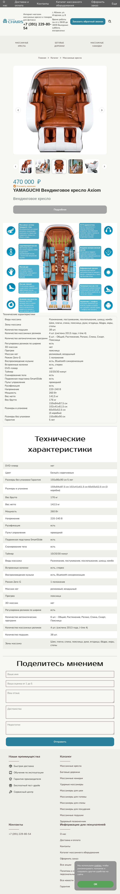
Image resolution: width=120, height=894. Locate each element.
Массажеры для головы (73, 796)
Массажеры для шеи (71, 790)
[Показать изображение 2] (42, 166)
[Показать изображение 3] (59, 166)
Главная (42, 57)
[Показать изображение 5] (92, 166)
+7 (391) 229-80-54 (20, 834)
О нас (5, 3)
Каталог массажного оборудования (69, 3)
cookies (97, 865)
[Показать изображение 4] (75, 166)
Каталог (54, 57)
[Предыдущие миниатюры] (15, 166)
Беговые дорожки (70, 772)
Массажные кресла (72, 57)
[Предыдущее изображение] (18, 110)
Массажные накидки (71, 778)
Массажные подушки (71, 815)
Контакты (43, 3)
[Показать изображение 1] (26, 166)
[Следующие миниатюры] (104, 166)
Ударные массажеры (71, 784)
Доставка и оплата (22, 3)
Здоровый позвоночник (73, 821)
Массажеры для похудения (75, 809)
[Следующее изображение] (101, 110)
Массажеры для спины (72, 803)
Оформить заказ (97, 3)
